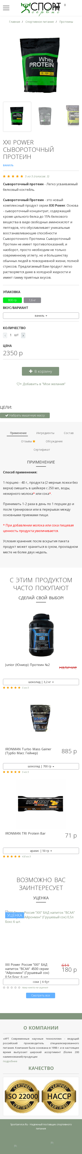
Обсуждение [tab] (54, 441)
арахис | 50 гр (40, 851)
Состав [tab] (69, 433)
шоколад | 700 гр (40, 766)
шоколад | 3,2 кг (40, 682)
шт (16, 335)
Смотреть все (40, 995)
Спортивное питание (39, 22)
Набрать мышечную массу (27, 415)
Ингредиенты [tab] (45, 433)
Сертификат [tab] (42, 449)
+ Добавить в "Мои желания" (42, 384)
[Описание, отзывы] (41, 635)
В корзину (43, 371)
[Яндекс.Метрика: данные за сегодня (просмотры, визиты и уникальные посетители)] (59, 1145)
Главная (14, 22)
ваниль (40, 315)
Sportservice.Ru (19, 1124)
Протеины (66, 22)
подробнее (10, 1061)
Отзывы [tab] (27, 441)
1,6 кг (32, 300)
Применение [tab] (18, 433)
